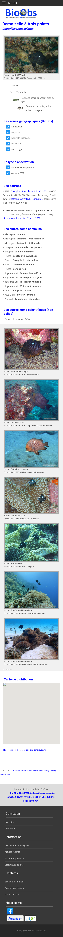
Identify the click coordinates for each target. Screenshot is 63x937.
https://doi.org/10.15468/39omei (27, 198)
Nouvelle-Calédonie (21, 137)
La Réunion (16, 126)
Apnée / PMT (17, 173)
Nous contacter (12, 894)
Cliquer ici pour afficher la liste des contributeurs (24, 750)
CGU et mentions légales (17, 845)
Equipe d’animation (14, 881)
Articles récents (12, 851)
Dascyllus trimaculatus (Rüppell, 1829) (29, 191)
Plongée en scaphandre (23, 167)
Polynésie (16, 143)
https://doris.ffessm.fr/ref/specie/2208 (21, 218)
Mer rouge (16, 149)
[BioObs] (18, 12)
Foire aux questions (14, 858)
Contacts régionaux (14, 888)
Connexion (10, 828)
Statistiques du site (14, 864)
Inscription (10, 822)
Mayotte (15, 132)
